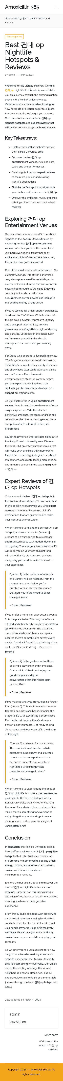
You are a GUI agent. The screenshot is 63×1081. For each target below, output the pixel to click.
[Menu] (56, 7)
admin (14, 1014)
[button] (17, 1022)
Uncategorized (14, 36)
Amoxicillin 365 (22, 7)
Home (8, 18)
